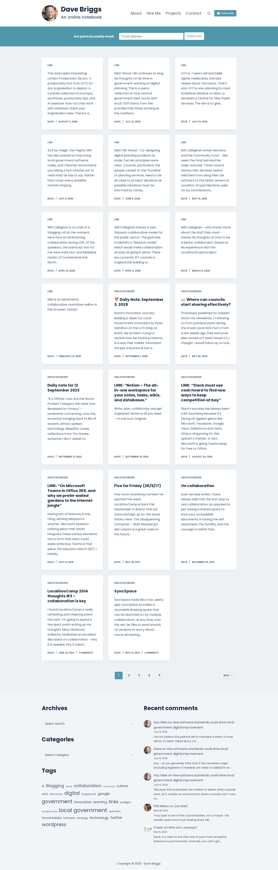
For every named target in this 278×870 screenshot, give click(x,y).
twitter (116, 817)
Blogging (55, 785)
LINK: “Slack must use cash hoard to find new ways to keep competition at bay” (203, 393)
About (136, 13)
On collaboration (197, 485)
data (45, 794)
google (104, 793)
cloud (69, 786)
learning (100, 802)
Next (227, 675)
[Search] (209, 13)
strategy (82, 818)
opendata (115, 811)
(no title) (181, 806)
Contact (194, 13)
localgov (125, 802)
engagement (88, 794)
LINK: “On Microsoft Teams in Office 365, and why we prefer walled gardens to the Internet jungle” (71, 495)
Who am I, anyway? (183, 827)
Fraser (158, 827)
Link (50, 65)
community (109, 786)
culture (122, 786)
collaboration (88, 786)
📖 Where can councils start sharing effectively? (206, 302)
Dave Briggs (81, 9)
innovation (83, 802)
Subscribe (227, 13)
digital (72, 793)
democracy (56, 794)
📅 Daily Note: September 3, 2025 (138, 302)
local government (83, 810)
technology (99, 817)
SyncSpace (125, 591)
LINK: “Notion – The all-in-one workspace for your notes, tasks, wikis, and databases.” (137, 393)
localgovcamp (49, 811)
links (113, 801)
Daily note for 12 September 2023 (63, 388)
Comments (86, 652)
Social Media (51, 818)
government (57, 801)
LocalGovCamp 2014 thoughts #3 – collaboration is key (67, 596)
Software (69, 818)
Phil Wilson (161, 806)
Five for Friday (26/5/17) (137, 485)
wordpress (54, 824)
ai (43, 786)
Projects (173, 13)
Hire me (154, 13)
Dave (157, 749)
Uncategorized (124, 291)
